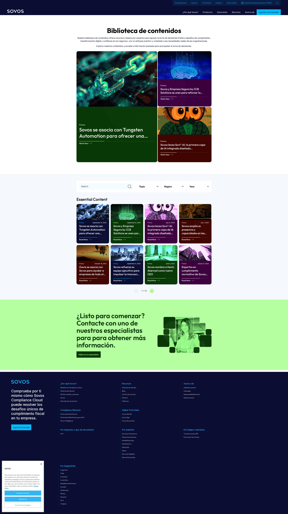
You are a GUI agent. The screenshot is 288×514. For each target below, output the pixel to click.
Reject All (23, 499)
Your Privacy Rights (23, 505)
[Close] (41, 464)
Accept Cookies (22, 493)
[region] (23, 486)
